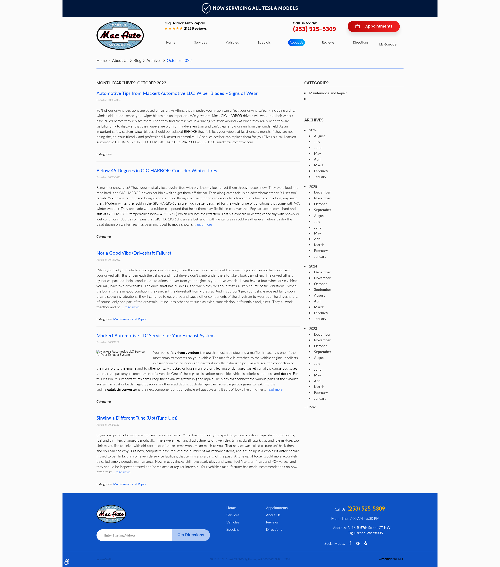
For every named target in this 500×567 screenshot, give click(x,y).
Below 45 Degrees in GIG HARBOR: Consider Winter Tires (156, 170)
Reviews (328, 42)
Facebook (350, 543)
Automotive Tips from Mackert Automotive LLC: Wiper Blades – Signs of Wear (177, 93)
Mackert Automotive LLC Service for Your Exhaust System (155, 335)
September (322, 209)
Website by (391, 559)
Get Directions (191, 535)
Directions (361, 42)
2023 (313, 328)
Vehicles (232, 42)
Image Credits (104, 559)
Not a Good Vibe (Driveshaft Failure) (133, 253)
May (317, 153)
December (322, 192)
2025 (313, 186)
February (321, 170)
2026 (313, 130)
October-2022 (179, 60)
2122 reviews (195, 28)
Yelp (366, 543)
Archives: (314, 120)
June (317, 147)
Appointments (378, 26)
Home (170, 42)
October (320, 203)
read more (204, 224)
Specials (264, 42)
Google (358, 543)
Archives (154, 60)
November (322, 198)
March (319, 165)
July (317, 141)
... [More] (310, 407)
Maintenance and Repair (129, 319)
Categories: (316, 83)
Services (200, 42)
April (317, 159)
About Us (296, 42)
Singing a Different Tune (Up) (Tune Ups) (136, 418)
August (319, 136)
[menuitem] (171, 42)
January (320, 176)
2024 (313, 266)
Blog (137, 60)
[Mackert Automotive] (120, 35)
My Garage (387, 44)
